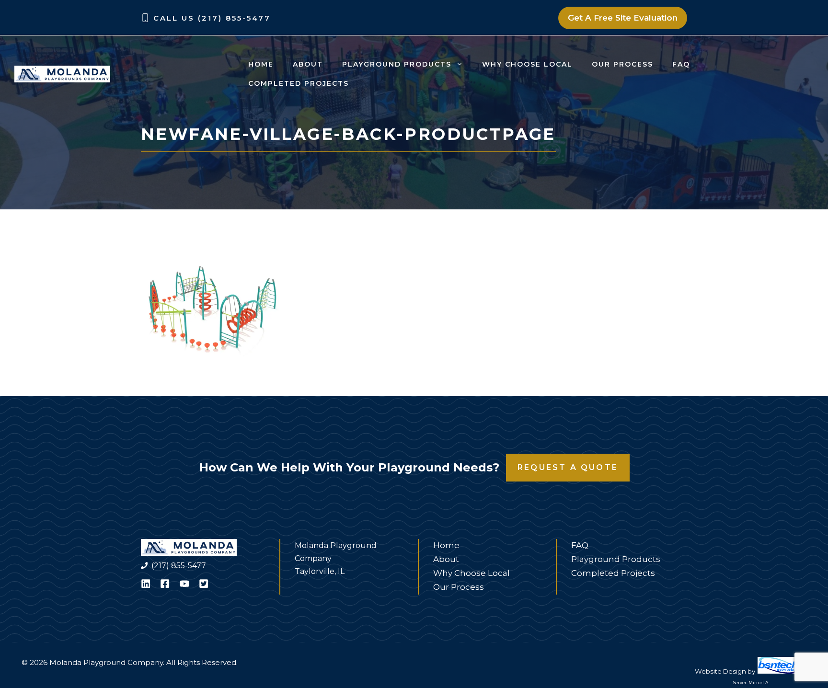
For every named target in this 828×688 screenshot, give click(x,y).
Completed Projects (298, 83)
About (308, 64)
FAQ (681, 64)
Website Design (720, 671)
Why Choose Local (527, 64)
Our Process (622, 64)
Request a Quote (568, 467)
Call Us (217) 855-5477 (212, 18)
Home (261, 64)
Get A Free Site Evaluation (623, 18)
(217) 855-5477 (178, 565)
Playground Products (396, 64)
